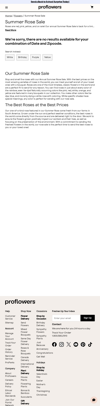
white (10, 57)
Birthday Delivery (40, 324)
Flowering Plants (26, 385)
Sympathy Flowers (41, 330)
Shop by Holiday (40, 369)
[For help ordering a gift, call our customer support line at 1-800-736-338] (50, 7)
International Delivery (27, 365)
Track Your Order (10, 344)
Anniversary (42, 349)
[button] (6, 8)
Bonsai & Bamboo (25, 392)
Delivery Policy (9, 385)
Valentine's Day (41, 375)
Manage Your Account (9, 336)
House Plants (24, 378)
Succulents (26, 397)
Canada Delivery (25, 358)
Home (8, 16)
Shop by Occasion (41, 317)
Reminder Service (10, 357)
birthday (22, 57)
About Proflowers (10, 375)
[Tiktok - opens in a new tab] (91, 344)
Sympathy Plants (41, 337)
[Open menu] (6, 8)
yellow (47, 57)
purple (35, 57)
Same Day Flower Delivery (26, 341)
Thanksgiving (43, 391)
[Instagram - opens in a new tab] (62, 344)
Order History (8, 351)
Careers (9, 380)
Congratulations (44, 353)
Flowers (18, 16)
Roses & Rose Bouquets (25, 351)
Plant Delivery (25, 372)
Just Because (40, 344)
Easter (39, 381)
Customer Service (10, 317)
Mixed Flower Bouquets (25, 332)
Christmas (41, 395)
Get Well (40, 357)
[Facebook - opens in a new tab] (55, 344)
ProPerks (9, 363)
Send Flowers (25, 324)
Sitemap (9, 323)
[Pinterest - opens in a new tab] (84, 344)
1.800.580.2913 (59, 336)
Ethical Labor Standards (10, 393)
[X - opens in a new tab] (69, 344)
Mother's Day (40, 386)
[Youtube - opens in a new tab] (77, 344)
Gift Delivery (25, 402)
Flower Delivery (25, 317)
